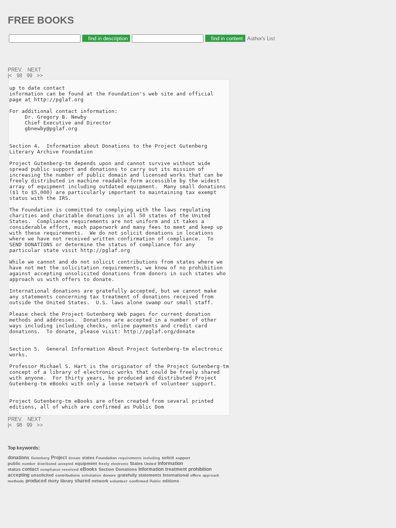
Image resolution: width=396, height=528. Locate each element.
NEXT (35, 70)
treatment (176, 469)
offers (195, 475)
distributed (46, 464)
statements (149, 475)
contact (30, 469)
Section (106, 469)
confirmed (138, 481)
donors (109, 475)
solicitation (91, 475)
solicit (168, 457)
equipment (86, 463)
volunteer (119, 481)
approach (211, 475)
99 (29, 75)
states (88, 457)
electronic (119, 464)
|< (11, 75)
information (170, 463)
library (66, 481)
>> (40, 75)
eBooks (88, 469)
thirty (53, 481)
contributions (67, 475)
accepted (65, 464)
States (136, 463)
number (29, 464)
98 (19, 75)
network (100, 481)
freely (104, 464)
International (176, 475)
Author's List (261, 38)
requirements (130, 458)
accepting (18, 475)
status (14, 469)
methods (16, 481)
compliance (50, 470)
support (183, 458)
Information (151, 469)
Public (155, 481)
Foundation (106, 458)
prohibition (200, 469)
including (151, 458)
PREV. (16, 70)
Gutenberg (40, 458)
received (70, 469)
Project (59, 457)
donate (74, 458)
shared (82, 481)
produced (36, 481)
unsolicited (42, 475)
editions (170, 481)
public (14, 463)
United (150, 464)
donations (18, 457)
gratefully (127, 475)
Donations (126, 469)
